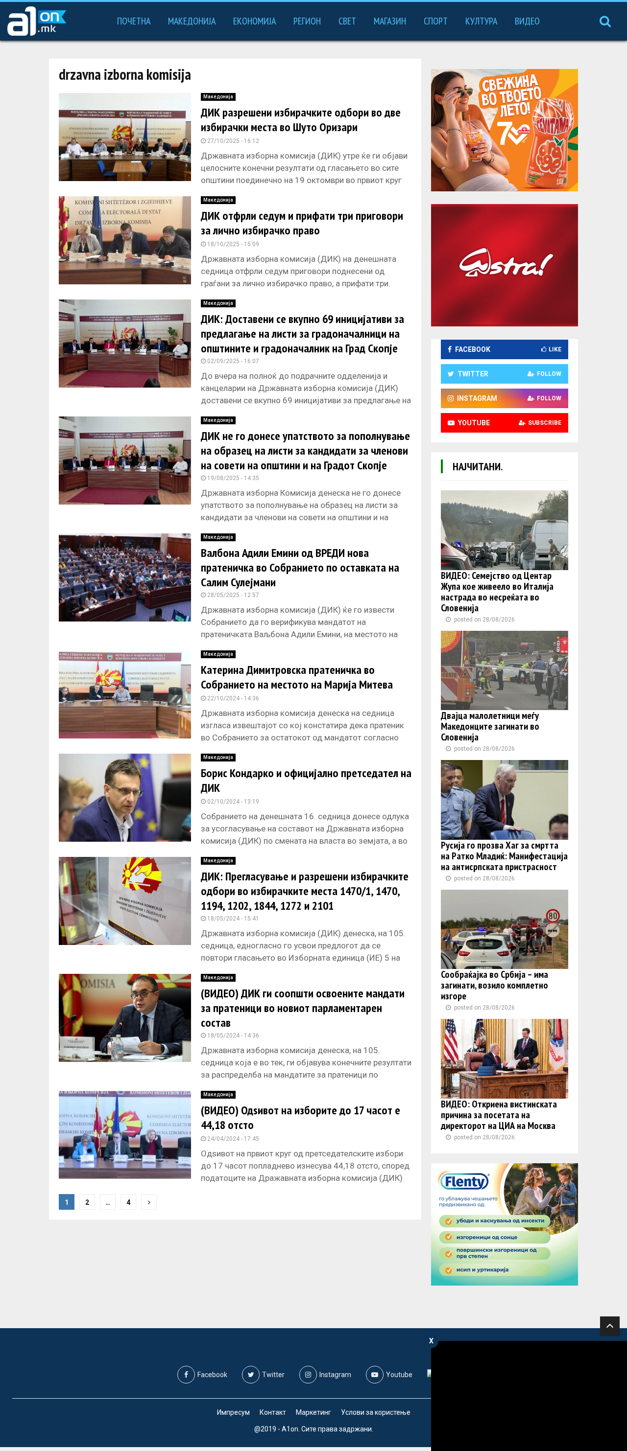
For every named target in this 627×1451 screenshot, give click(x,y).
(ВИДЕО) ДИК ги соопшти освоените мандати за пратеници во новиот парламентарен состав (303, 1008)
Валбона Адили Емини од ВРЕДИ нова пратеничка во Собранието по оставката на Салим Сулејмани (300, 567)
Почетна (133, 21)
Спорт (436, 21)
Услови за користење (375, 1412)
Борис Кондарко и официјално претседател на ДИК (306, 780)
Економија (254, 21)
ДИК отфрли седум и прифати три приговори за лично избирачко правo (302, 223)
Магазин (390, 21)
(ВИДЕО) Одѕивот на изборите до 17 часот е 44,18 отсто (300, 1117)
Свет (347, 21)
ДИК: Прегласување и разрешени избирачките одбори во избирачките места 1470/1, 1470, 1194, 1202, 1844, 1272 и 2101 (305, 891)
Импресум (233, 1412)
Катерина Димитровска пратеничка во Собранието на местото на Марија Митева (297, 677)
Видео (527, 21)
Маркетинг (313, 1412)
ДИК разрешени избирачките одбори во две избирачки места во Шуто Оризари (301, 120)
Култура (481, 21)
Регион (307, 21)
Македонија (192, 21)
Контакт (273, 1412)
